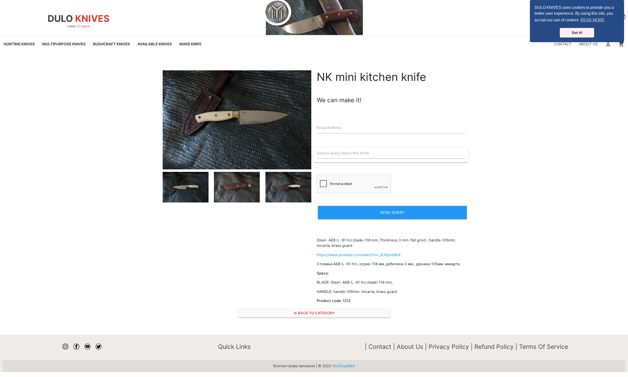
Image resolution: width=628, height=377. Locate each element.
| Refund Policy (493, 346)
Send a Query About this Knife (343, 153)
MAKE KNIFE (190, 44)
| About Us (409, 346)
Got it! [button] (577, 33)
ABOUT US (588, 44)
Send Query (392, 212)
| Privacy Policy (448, 346)
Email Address (329, 127)
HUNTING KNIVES (19, 44)
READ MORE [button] (592, 20)
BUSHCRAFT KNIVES (111, 44)
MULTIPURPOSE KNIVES (64, 44)
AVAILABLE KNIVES (154, 44)
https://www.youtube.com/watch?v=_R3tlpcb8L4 (359, 254)
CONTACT (563, 44)
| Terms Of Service (541, 346)
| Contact (379, 346)
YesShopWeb (343, 366)
